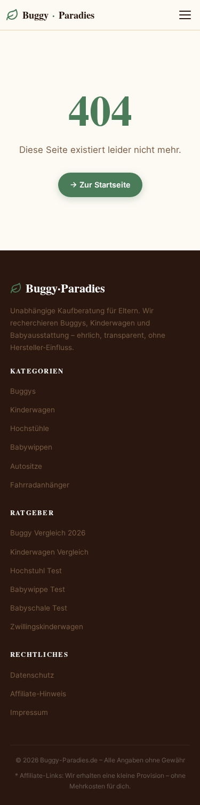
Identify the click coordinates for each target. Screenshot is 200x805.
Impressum (29, 712)
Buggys (23, 391)
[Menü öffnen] (185, 14)
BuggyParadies (58, 14)
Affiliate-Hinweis (38, 693)
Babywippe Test (37, 589)
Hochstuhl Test (36, 570)
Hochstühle (29, 428)
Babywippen (31, 447)
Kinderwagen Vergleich (49, 552)
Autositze (26, 466)
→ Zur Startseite (100, 184)
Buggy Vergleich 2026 (47, 532)
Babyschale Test (38, 608)
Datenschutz (32, 675)
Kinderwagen (32, 409)
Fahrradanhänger (39, 485)
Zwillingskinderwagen (46, 626)
